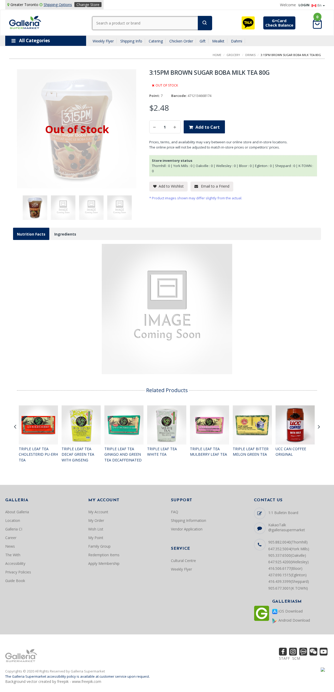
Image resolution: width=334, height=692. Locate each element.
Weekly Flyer (103, 41)
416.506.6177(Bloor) (285, 568)
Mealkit (218, 41)
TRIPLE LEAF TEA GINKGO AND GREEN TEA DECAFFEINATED (123, 454)
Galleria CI (13, 529)
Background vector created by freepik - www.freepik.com (53, 681)
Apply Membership (104, 563)
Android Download (293, 620)
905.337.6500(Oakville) (287, 555)
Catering (156, 41)
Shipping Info (131, 41)
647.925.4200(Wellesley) (288, 561)
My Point (95, 537)
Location (12, 520)
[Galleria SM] (25, 22)
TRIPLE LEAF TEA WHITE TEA (162, 451)
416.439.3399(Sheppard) (288, 581)
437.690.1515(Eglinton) (287, 574)
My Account (98, 511)
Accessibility (15, 563)
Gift (203, 41)
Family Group (99, 546)
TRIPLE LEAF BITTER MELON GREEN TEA (251, 451)
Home (217, 55)
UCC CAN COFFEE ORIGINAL (291, 451)
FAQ (174, 511)
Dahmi (236, 41)
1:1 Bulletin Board (283, 512)
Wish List (95, 529)
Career (10, 537)
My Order (96, 520)
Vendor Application (186, 529)
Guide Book (15, 580)
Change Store (87, 4)
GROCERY (233, 55)
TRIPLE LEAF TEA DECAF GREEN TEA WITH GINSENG (78, 454)
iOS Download (290, 611)
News (10, 546)
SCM (296, 658)
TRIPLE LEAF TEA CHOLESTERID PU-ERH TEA (38, 454)
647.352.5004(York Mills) (288, 548)
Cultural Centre (183, 560)
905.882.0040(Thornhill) (288, 542)
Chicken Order (181, 41)
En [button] (320, 5)
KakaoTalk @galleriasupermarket (286, 527)
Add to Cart (207, 127)
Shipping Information (188, 520)
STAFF (284, 658)
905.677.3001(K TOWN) (288, 588)
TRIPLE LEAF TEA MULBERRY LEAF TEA (208, 451)
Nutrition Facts (31, 234)
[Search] (205, 23)
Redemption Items (104, 554)
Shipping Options (58, 4)
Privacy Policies (18, 572)
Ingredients (65, 234)
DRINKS (250, 55)
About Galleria (17, 511)
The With (12, 554)
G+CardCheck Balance (279, 23)
